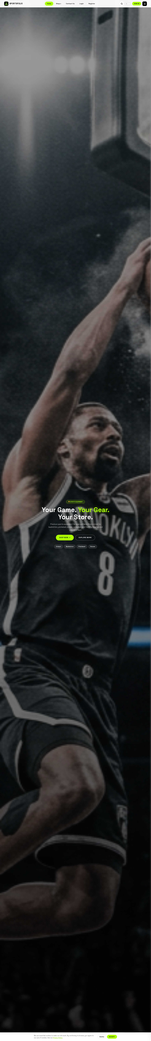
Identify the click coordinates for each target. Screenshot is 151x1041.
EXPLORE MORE (85, 538)
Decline (101, 1037)
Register (92, 4)
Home (49, 4)
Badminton (70, 546)
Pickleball (81, 546)
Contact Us (70, 4)
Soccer (92, 546)
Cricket (58, 546)
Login (82, 4)
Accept (112, 1037)
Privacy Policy (57, 1038)
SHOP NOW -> (64, 538)
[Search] (121, 3)
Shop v (58, 4)
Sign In (136, 4)
